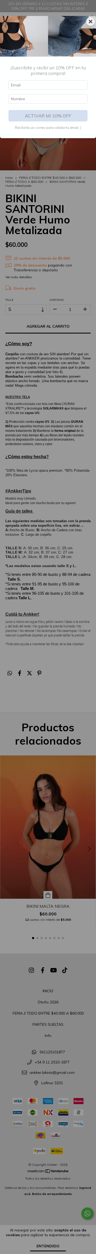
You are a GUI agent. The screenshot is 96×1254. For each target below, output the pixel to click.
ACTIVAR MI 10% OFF (48, 116)
